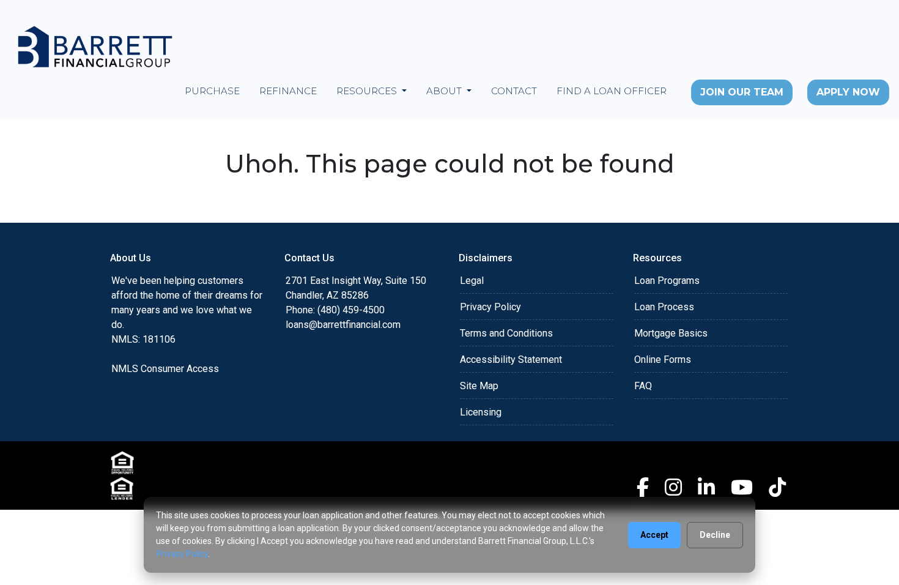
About (445, 91)
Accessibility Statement (511, 359)
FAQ (643, 386)
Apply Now (848, 92)
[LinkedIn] (706, 487)
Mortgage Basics (671, 333)
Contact (514, 91)
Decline (715, 535)
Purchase (212, 91)
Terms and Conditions (506, 333)
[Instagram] (673, 487)
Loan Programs (667, 280)
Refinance (288, 91)
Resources (367, 91)
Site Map (479, 386)
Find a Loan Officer (612, 91)
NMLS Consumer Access (165, 368)
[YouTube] (742, 487)
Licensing (480, 412)
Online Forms (662, 359)
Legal (472, 280)
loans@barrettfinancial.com (343, 324)
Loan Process (664, 307)
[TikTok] (777, 487)
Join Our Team (741, 92)
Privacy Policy (490, 307)
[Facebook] (643, 487)
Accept (654, 535)
